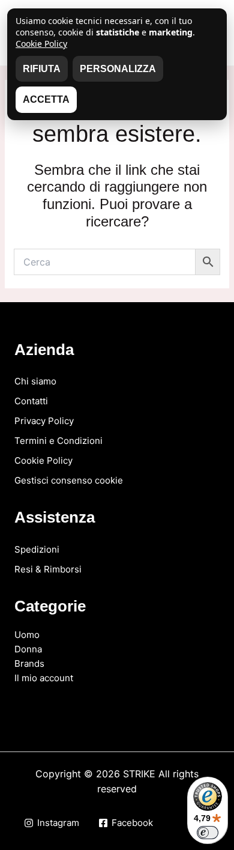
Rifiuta (42, 69)
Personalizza (118, 69)
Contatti (31, 401)
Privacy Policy (44, 421)
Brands (29, 663)
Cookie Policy (43, 460)
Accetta (46, 99)
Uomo (27, 634)
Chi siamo (35, 381)
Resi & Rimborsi (48, 569)
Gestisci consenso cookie (68, 480)
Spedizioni (36, 549)
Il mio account (43, 678)
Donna (28, 649)
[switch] (207, 832)
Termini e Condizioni (58, 440)
